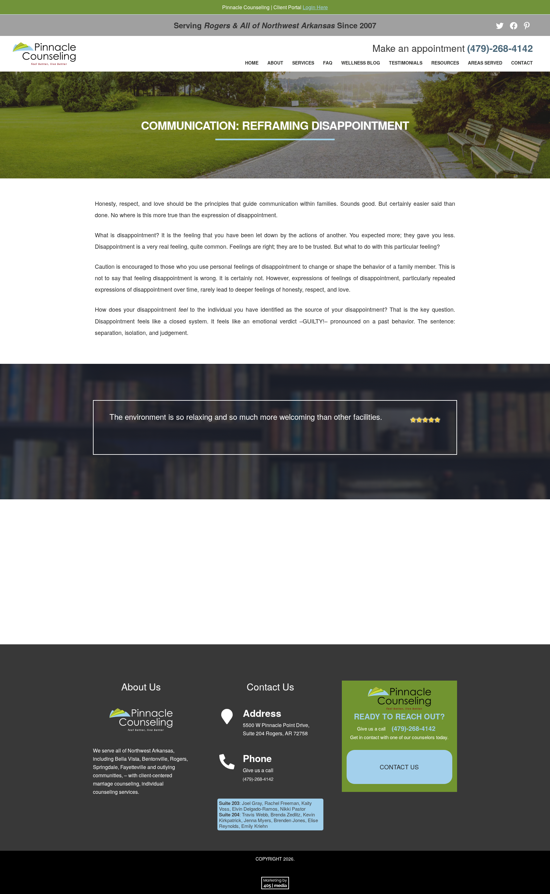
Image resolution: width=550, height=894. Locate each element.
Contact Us (399, 766)
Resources (445, 62)
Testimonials (405, 62)
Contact (522, 62)
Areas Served (485, 62)
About (275, 62)
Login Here (315, 7)
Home (251, 62)
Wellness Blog (360, 62)
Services (303, 62)
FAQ (327, 62)
